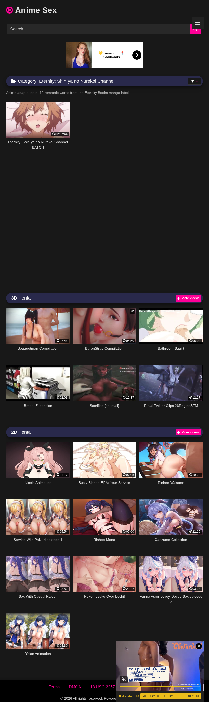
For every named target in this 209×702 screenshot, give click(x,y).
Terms (54, 687)
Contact (131, 687)
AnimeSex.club (136, 698)
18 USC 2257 (102, 687)
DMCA (75, 687)
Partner (154, 687)
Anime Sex (35, 10)
